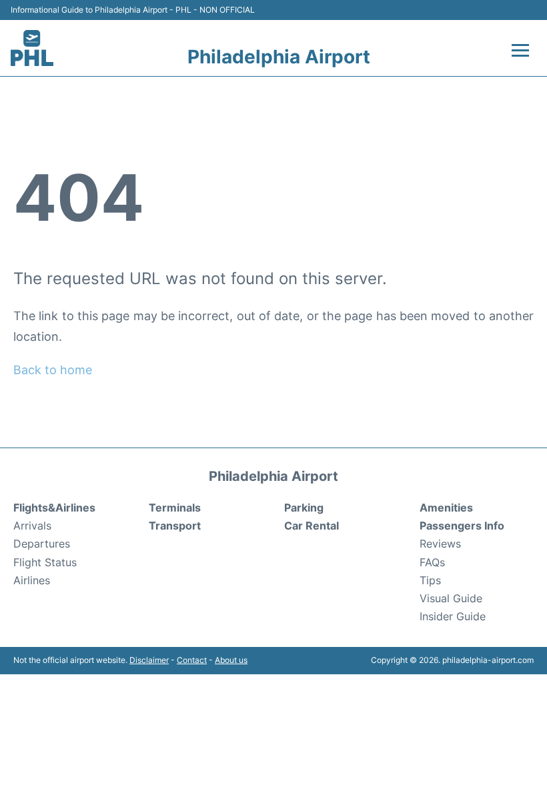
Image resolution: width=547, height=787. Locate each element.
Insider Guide (453, 616)
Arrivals (32, 525)
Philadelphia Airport (278, 56)
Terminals (175, 507)
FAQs (432, 562)
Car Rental (311, 525)
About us (231, 660)
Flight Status (45, 562)
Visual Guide (451, 598)
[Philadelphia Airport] (32, 48)
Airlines (31, 580)
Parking (304, 507)
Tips (430, 580)
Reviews (440, 543)
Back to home (52, 370)
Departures (41, 543)
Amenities (446, 507)
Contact (192, 660)
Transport (175, 525)
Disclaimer (149, 660)
